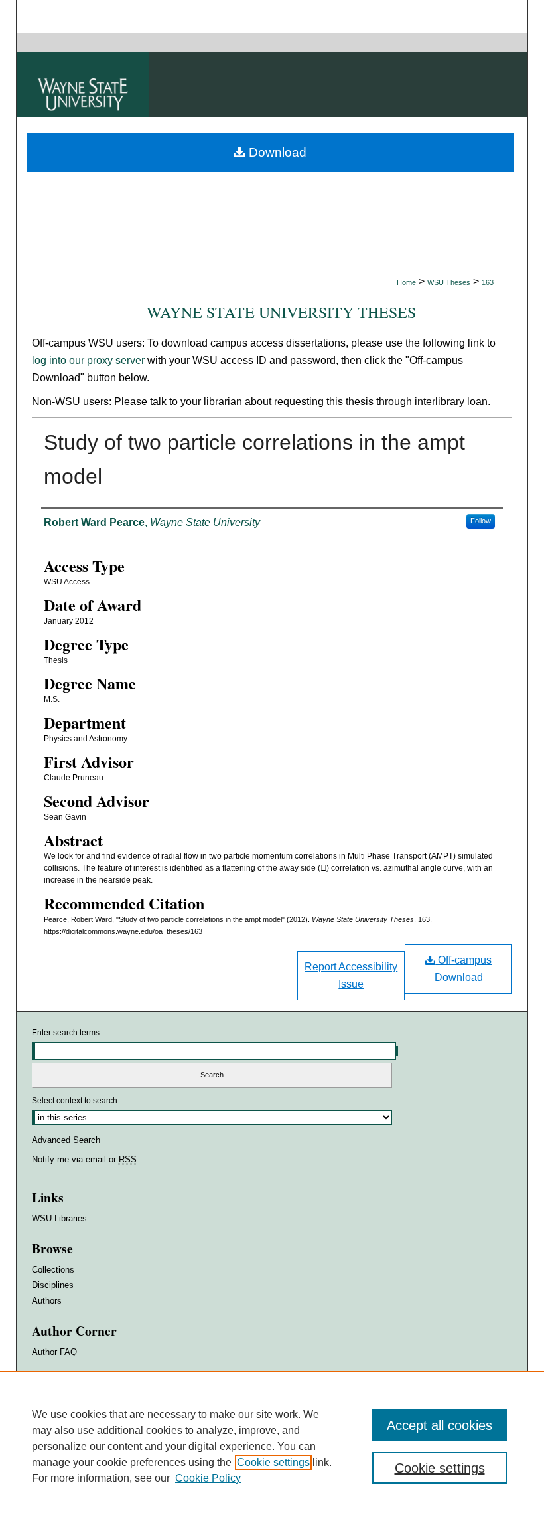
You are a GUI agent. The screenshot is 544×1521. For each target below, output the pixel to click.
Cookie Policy (208, 1478)
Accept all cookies (439, 1425)
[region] (272, 1446)
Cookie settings (273, 1462)
